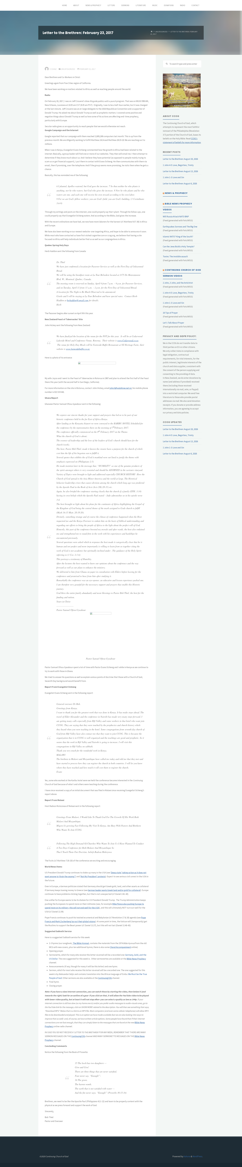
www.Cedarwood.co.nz (127, 340)
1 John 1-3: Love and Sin (173, 177)
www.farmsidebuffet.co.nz (78, 348)
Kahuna (186, 1156)
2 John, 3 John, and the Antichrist (178, 282)
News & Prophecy (176, 193)
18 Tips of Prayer (170, 312)
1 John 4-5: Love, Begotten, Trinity (178, 165)
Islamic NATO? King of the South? (178, 236)
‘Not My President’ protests (92, 876)
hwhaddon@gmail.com (77, 300)
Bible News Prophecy (136, 958)
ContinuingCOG (105, 978)
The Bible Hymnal (81, 943)
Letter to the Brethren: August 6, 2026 (180, 183)
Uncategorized (161, 31)
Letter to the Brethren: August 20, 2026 (180, 159)
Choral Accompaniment (120, 947)
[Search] (166, 64)
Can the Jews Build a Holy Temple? (178, 246)
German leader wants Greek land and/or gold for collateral (114, 890)
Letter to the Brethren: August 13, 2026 (180, 171)
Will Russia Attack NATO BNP (176, 216)
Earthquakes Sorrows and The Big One (180, 226)
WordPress (197, 1156)
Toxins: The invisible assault (175, 256)
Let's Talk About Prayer (173, 322)
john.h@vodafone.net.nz (121, 388)
